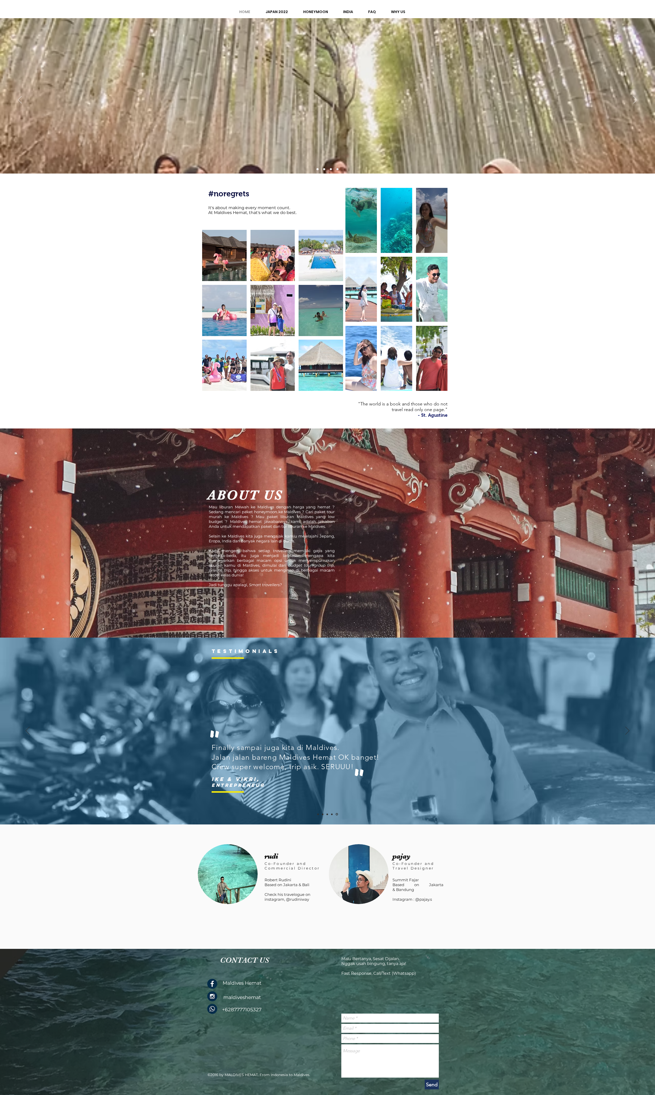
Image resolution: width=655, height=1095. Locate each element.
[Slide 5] (337, 169)
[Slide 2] (317, 169)
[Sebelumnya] (20, 100)
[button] (224, 255)
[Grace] (332, 814)
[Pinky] (322, 814)
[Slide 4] (331, 169)
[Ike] (337, 814)
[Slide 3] (324, 169)
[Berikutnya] (635, 100)
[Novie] (327, 814)
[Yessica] (318, 814)
